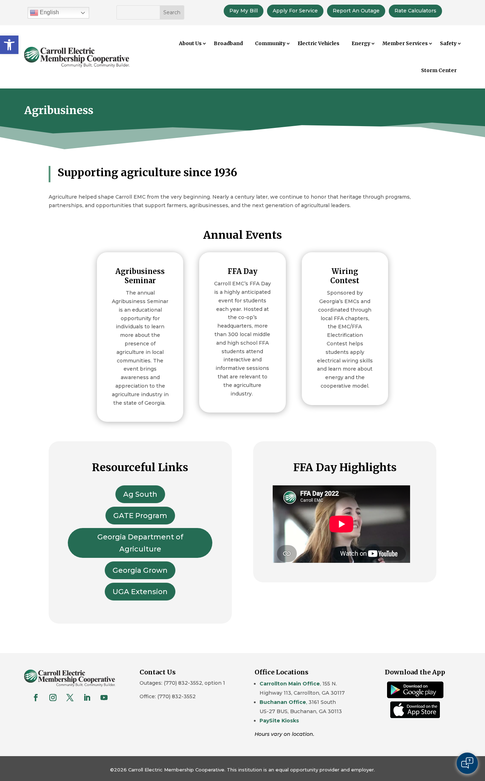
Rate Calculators (415, 10)
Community (270, 43)
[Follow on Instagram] (53, 697)
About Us (190, 43)
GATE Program (140, 515)
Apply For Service (295, 10)
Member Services (405, 43)
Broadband (228, 43)
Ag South (140, 494)
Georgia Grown (140, 570)
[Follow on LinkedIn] (87, 697)
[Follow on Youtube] (104, 697)
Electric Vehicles (318, 43)
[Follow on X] (70, 697)
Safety (448, 43)
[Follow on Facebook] (36, 697)
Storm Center (439, 70)
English (48, 12)
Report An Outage (356, 10)
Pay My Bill (243, 10)
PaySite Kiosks (279, 720)
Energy (361, 43)
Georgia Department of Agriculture (140, 543)
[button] (9, 45)
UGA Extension (140, 591)
